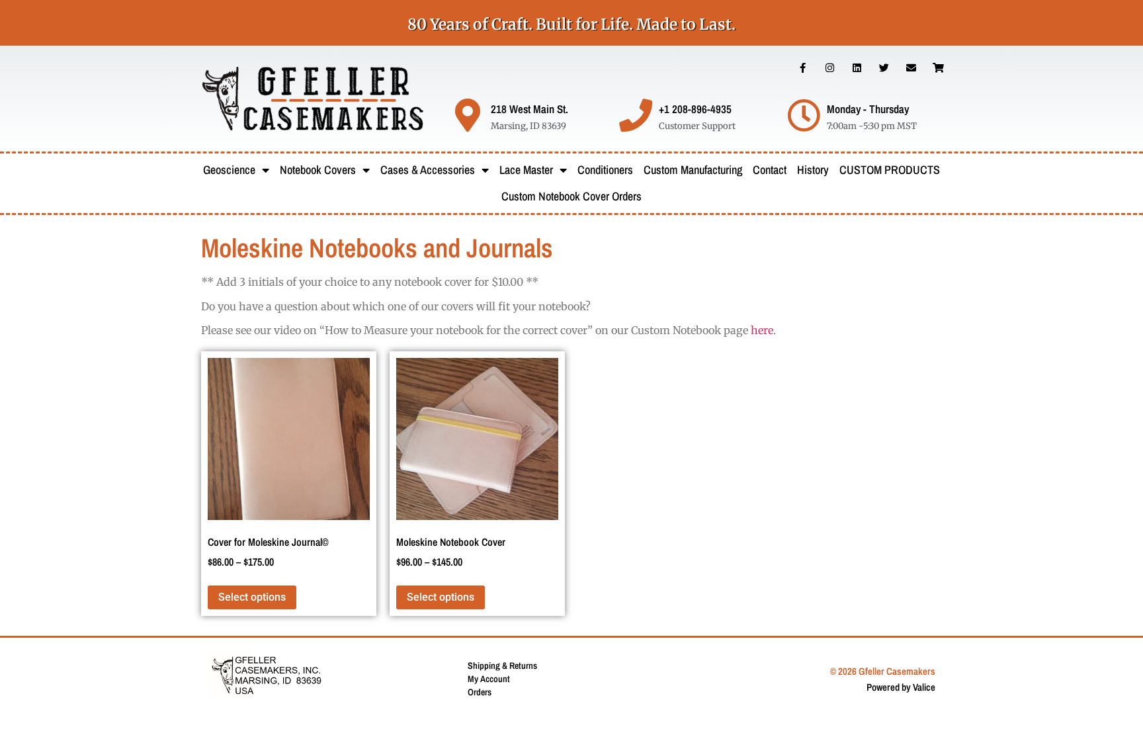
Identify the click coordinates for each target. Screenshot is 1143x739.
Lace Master (526, 169)
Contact (769, 169)
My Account (489, 679)
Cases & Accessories (427, 169)
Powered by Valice (901, 687)
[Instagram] (830, 67)
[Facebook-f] (803, 67)
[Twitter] (884, 67)
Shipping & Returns (502, 666)
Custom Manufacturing (693, 169)
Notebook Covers (318, 169)
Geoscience (229, 169)
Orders (479, 692)
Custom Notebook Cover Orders (571, 196)
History (813, 169)
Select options (252, 597)
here (762, 330)
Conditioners (605, 169)
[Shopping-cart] (939, 67)
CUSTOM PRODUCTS (889, 169)
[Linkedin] (857, 67)
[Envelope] (911, 67)
